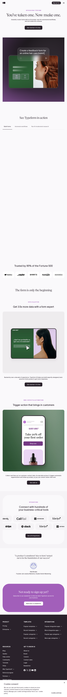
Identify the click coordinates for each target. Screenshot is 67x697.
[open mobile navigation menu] (64, 3)
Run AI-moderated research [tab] (40, 126)
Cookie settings (56, 692)
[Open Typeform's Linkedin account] (35, 670)
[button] (7, 629)
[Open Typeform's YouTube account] (32, 670)
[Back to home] (4, 3)
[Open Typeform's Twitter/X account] (27, 670)
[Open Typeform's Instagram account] (30, 670)
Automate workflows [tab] (21, 126)
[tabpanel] (33, 192)
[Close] (64, 682)
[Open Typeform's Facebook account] (25, 670)
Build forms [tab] (7, 126)
